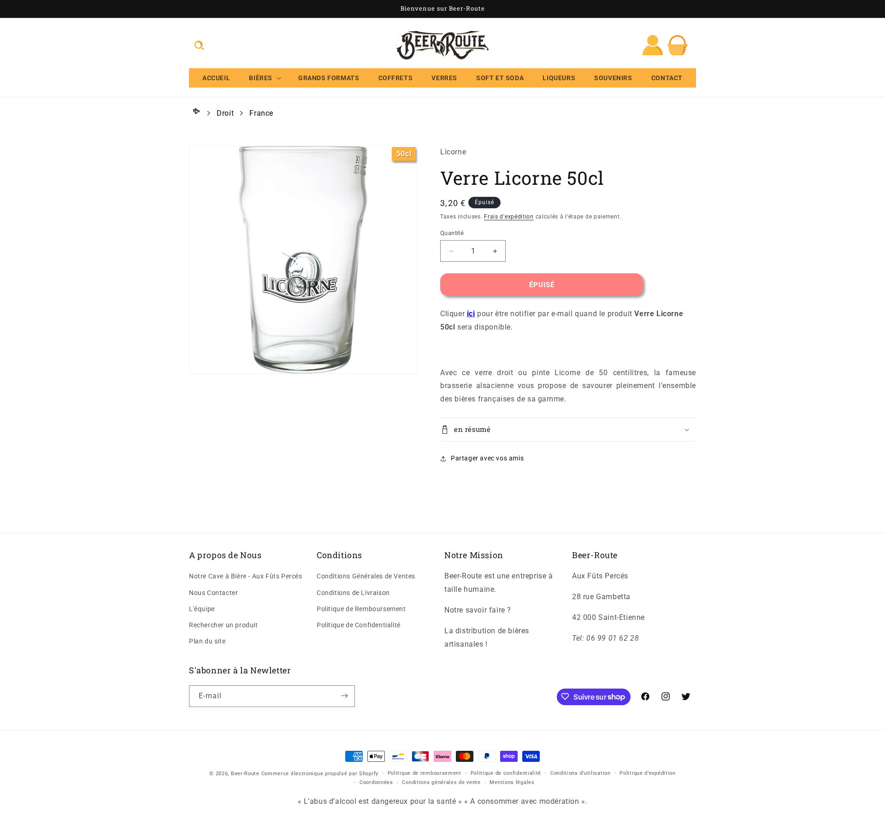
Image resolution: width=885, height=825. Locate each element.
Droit (225, 113)
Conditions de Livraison (353, 592)
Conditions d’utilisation (580, 773)
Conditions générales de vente (441, 783)
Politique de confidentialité (506, 773)
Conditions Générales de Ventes (366, 576)
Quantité (452, 233)
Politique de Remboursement (361, 609)
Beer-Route (245, 774)
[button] (199, 45)
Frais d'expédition (509, 216)
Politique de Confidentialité (359, 625)
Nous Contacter (213, 592)
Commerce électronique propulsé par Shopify (319, 774)
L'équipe (202, 609)
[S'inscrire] (344, 696)
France (261, 113)
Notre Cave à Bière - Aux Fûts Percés (245, 576)
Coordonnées (376, 783)
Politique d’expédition (647, 773)
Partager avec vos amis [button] (487, 458)
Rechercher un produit (223, 625)
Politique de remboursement (424, 773)
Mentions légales (512, 783)
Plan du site (207, 641)
